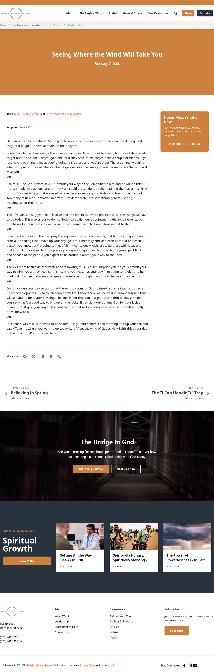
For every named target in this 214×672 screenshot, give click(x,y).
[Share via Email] (51, 356)
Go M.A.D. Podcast (121, 621)
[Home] (16, 13)
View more (27, 561)
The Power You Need (60, 113)
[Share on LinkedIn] (42, 356)
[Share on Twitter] (33, 356)
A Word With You (120, 616)
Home (3, 25)
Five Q (111, 664)
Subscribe (176, 631)
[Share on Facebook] (25, 356)
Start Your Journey (91, 469)
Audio (113, 637)
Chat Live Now (126, 469)
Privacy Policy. (87, 664)
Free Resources (19, 25)
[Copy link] (59, 356)
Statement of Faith (66, 627)
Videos (114, 632)
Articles (36, 25)
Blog (78, 113)
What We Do (63, 616)
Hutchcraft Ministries (38, 664)
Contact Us (62, 632)
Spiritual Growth (27, 113)
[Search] (175, 13)
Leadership (62, 621)
